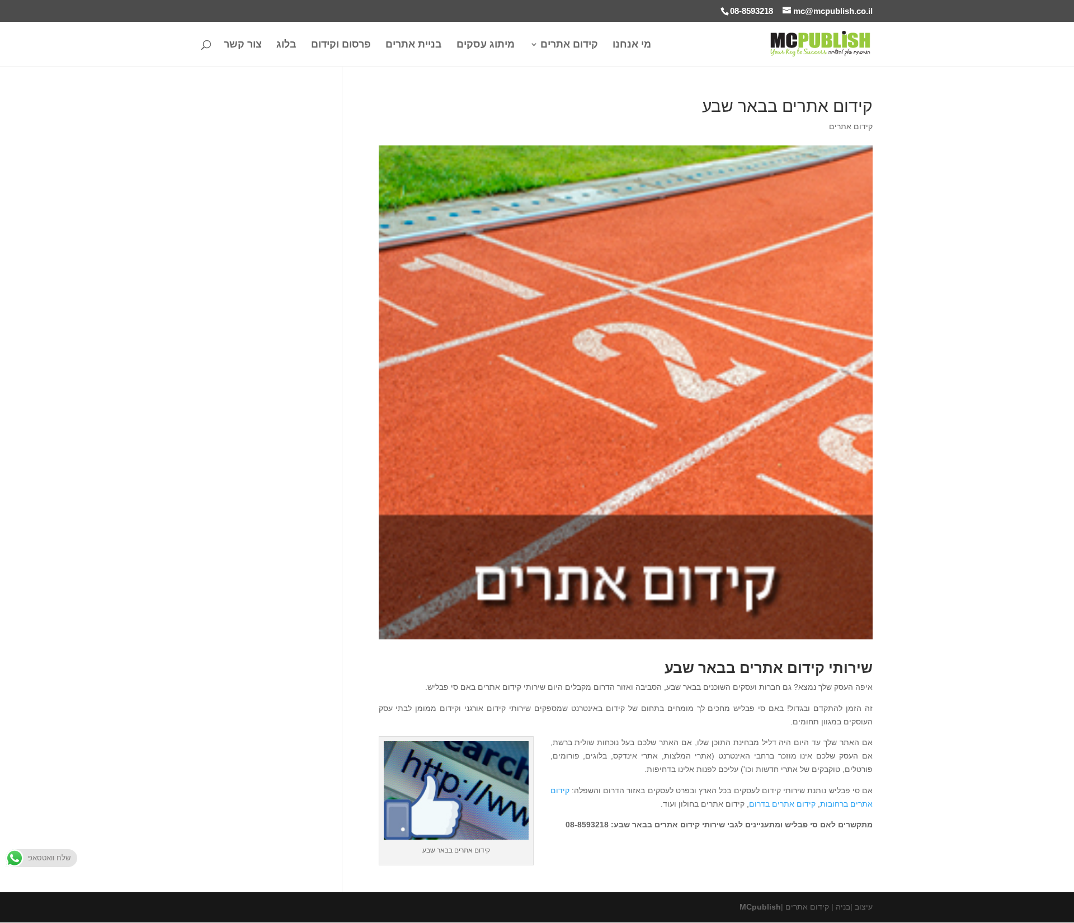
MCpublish (760, 906)
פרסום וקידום (341, 45)
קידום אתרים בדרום (782, 803)
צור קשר (243, 45)
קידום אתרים (569, 45)
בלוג (286, 45)
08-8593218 (751, 11)
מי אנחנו (632, 45)
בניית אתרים (413, 45)
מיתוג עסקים (485, 45)
